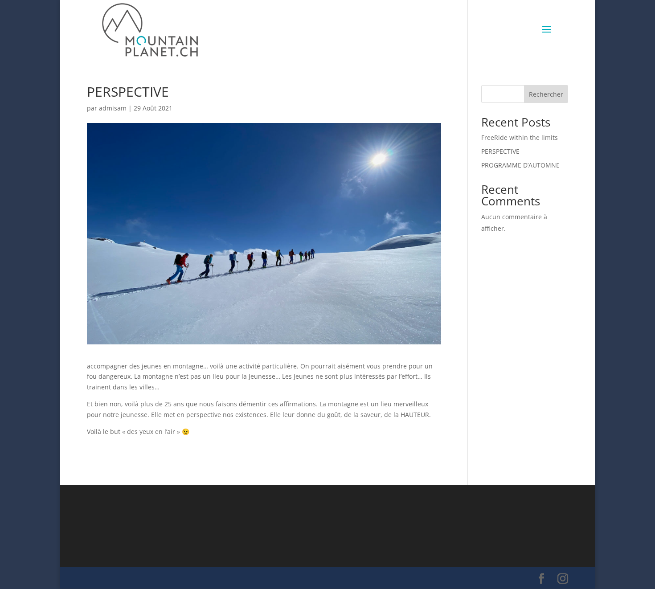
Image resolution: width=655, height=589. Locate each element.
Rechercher (546, 94)
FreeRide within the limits (519, 137)
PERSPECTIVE (500, 151)
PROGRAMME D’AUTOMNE (520, 165)
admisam (113, 108)
